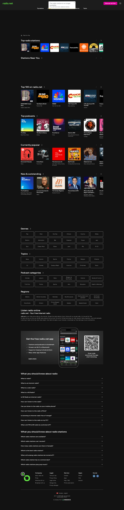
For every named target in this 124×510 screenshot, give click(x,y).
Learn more (32, 359)
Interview (68, 265)
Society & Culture (97, 278)
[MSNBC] (44, 47)
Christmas (83, 265)
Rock (41, 234)
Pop (27, 234)
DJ (27, 265)
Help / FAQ (67, 480)
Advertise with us (39, 480)
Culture (41, 259)
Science (83, 278)
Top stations (40, 8)
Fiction (41, 284)
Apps (65, 478)
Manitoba (55, 297)
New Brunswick (69, 297)
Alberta (27, 297)
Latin (69, 246)
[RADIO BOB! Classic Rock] (25, 47)
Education (83, 284)
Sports (55, 259)
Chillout (69, 234)
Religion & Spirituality (69, 278)
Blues (55, 246)
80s (55, 240)
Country (83, 234)
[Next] (101, 40)
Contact (66, 475)
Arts (69, 284)
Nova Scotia (27, 303)
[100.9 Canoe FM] (54, 47)
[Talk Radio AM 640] (35, 47)
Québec (69, 303)
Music (96, 265)
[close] (74, 4)
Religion (83, 259)
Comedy (41, 265)
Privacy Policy (53, 478)
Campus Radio (55, 265)
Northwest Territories (97, 296)
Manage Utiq (53, 483)
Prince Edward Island (55, 303)
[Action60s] (93, 47)
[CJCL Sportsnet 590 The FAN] (64, 47)
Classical (68, 240)
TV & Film (27, 284)
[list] (62, 47)
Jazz (97, 240)
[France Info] (74, 47)
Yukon (96, 303)
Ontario (41, 303)
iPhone (80, 475)
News (27, 259)
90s (83, 246)
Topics (85, 8)
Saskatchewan (83, 303)
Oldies (96, 234)
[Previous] (96, 40)
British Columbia (41, 297)
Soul (27, 246)
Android (80, 480)
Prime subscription (69, 483)
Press (36, 478)
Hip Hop (55, 234)
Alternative (41, 240)
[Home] (21, 35)
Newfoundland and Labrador (83, 296)
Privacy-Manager (54, 485)
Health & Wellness (97, 284)
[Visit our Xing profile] (97, 476)
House (83, 240)
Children (96, 259)
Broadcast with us (40, 483)
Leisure (41, 278)
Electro (27, 240)
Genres (77, 8)
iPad (79, 478)
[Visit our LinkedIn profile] (94, 476)
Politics (69, 259)
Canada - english (63, 493)
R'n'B (96, 246)
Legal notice (53, 480)
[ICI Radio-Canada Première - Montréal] (84, 47)
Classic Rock (41, 246)
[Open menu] (120, 3)
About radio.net (39, 475)
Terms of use (53, 475)
